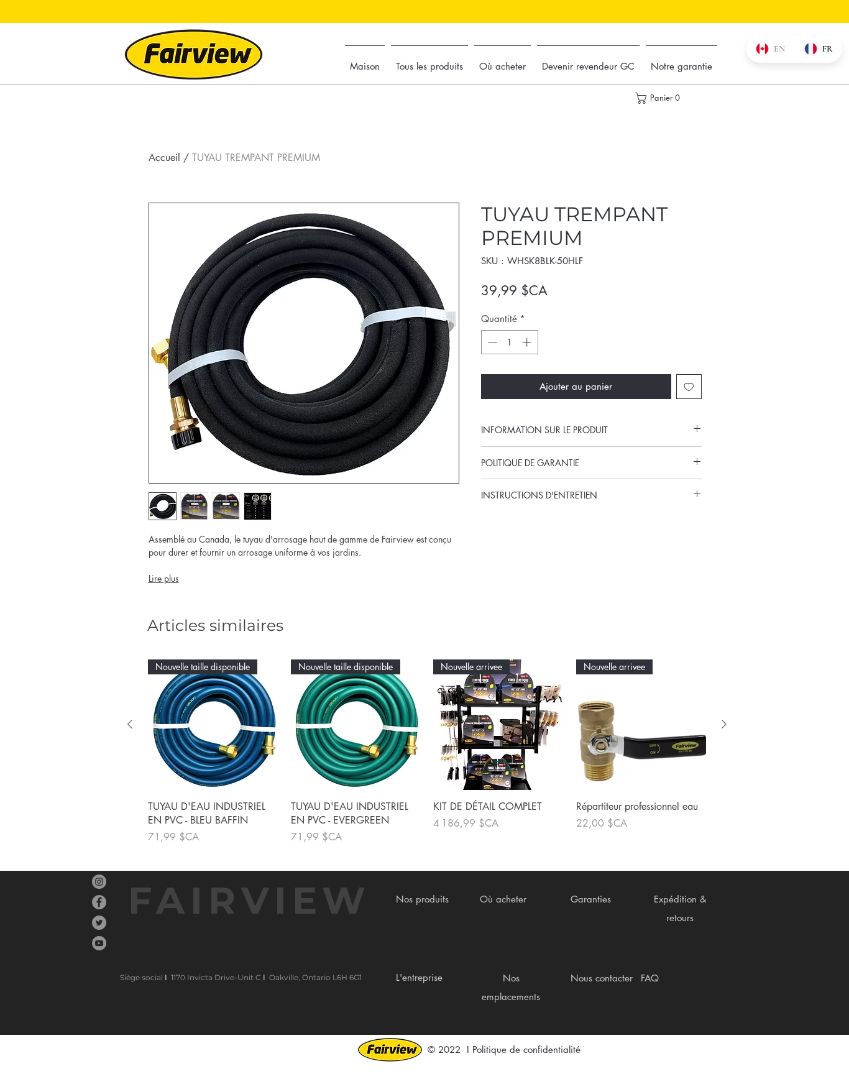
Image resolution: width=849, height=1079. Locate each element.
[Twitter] (99, 923)
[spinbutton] (509, 342)
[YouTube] (99, 943)
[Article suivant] (724, 724)
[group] (427, 752)
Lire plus (164, 578)
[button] (657, 98)
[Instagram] (99, 882)
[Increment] (528, 342)
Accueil (164, 157)
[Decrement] (491, 342)
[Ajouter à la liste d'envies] (689, 387)
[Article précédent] (129, 724)
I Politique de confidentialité (524, 1049)
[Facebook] (99, 902)
